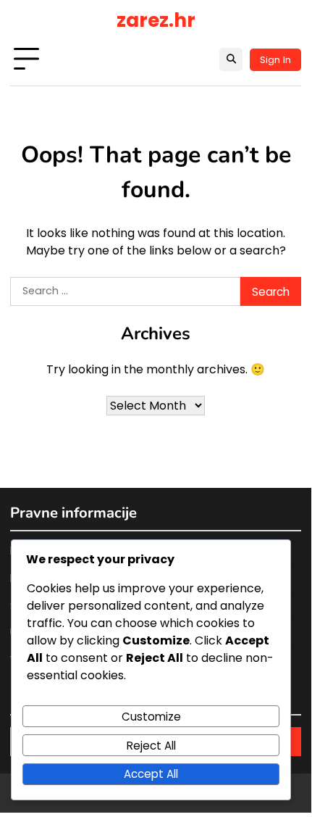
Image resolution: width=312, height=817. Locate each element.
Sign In (275, 60)
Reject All (151, 745)
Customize (151, 716)
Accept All (151, 773)
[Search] (231, 59)
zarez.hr (156, 20)
